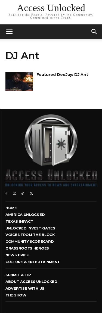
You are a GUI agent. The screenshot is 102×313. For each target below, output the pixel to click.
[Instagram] (14, 193)
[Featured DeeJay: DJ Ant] (19, 81)
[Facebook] (6, 193)
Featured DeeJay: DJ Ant (62, 74)
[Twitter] (31, 193)
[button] (94, 31)
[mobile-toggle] (9, 31)
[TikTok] (23, 193)
